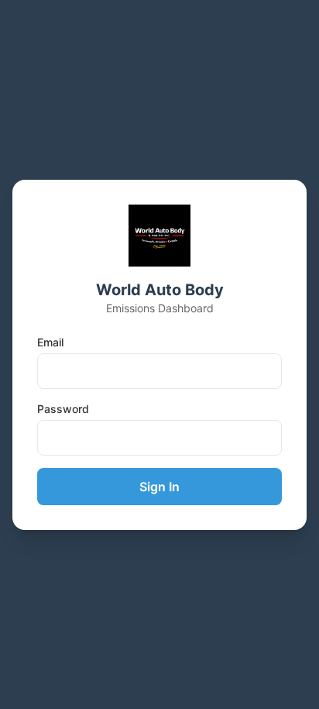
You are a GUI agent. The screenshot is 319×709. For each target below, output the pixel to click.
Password (63, 408)
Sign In (159, 486)
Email (50, 342)
